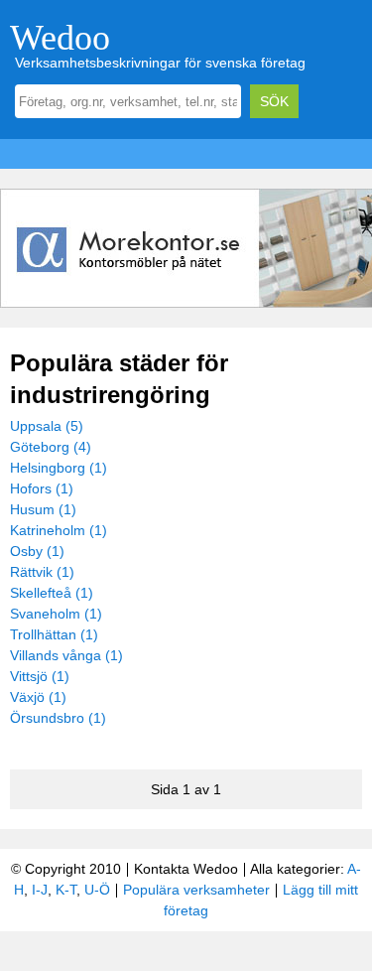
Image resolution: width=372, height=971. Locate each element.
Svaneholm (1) (56, 614)
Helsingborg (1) (58, 468)
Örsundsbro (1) (58, 718)
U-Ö (97, 890)
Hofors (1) (41, 488)
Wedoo (60, 38)
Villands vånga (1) (66, 655)
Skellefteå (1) (51, 593)
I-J (40, 890)
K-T (66, 890)
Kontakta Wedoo (186, 869)
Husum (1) (43, 509)
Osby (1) (37, 551)
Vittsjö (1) (39, 676)
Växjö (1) (38, 697)
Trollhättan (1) (54, 634)
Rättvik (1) (42, 572)
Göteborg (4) (50, 447)
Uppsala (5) (46, 426)
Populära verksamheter (196, 890)
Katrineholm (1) (58, 530)
